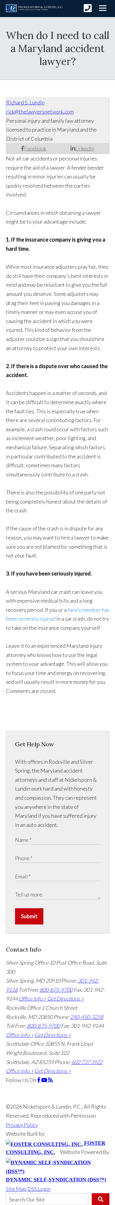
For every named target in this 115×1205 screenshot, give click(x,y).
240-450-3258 (86, 1017)
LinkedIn (84, 148)
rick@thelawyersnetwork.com (40, 111)
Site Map (16, 1189)
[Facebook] (39, 1080)
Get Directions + (65, 998)
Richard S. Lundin (25, 102)
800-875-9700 (56, 989)
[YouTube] (44, 1080)
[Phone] (88, 8)
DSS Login (38, 1189)
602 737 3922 (87, 1062)
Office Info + (32, 998)
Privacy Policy (22, 1125)
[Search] (100, 1199)
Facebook (35, 148)
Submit (29, 916)
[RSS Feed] (50, 1080)
